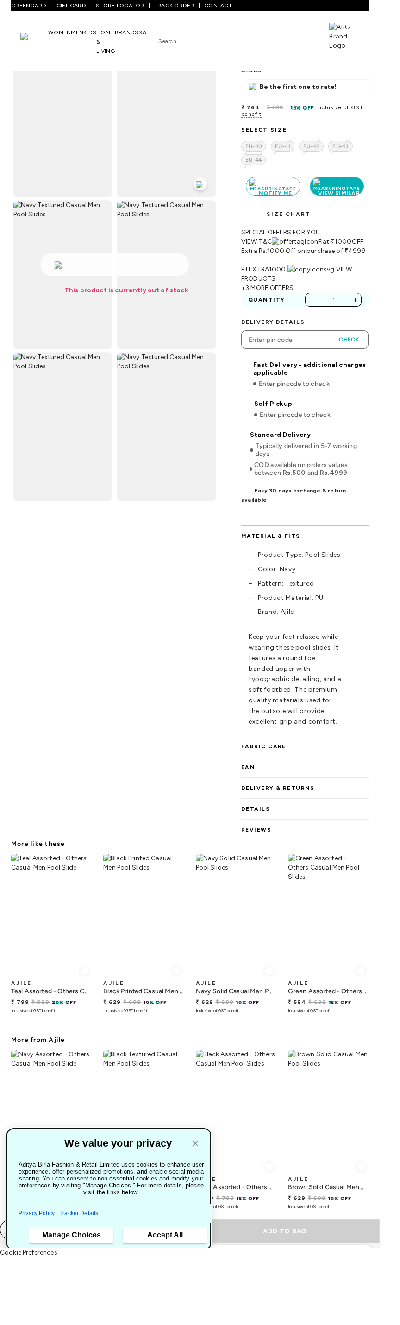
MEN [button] (77, 32)
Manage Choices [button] (71, 1235)
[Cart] (302, 38)
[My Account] (288, 39)
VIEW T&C (256, 242)
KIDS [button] (89, 32)
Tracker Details (78, 1213)
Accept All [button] (165, 1235)
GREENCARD (28, 5)
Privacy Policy (37, 1213)
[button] (195, 1144)
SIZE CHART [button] (289, 214)
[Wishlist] (274, 39)
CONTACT (218, 5)
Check (349, 339)
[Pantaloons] (34, 41)
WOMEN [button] (59, 32)
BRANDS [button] (127, 32)
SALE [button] (145, 32)
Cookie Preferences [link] (28, 1252)
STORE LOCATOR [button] (120, 5)
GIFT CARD (71, 5)
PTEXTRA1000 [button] (263, 269)
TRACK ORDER (174, 5)
